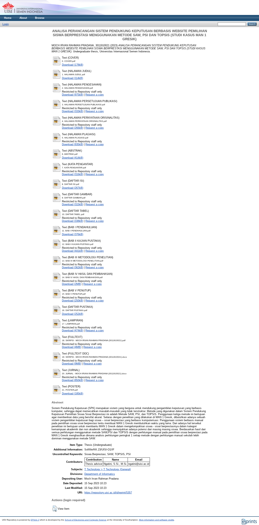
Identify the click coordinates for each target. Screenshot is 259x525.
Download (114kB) (72, 78)
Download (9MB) (71, 363)
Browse (39, 17)
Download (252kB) (72, 313)
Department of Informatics (99, 473)
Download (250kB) (72, 300)
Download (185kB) (72, 393)
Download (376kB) (72, 234)
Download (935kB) (72, 144)
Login (5, 24)
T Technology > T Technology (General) (107, 469)
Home (7, 17)
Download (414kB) (72, 157)
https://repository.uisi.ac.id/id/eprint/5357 (108, 492)
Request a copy (94, 94)
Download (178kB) (72, 64)
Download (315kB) (72, 204)
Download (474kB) (72, 330)
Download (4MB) (71, 347)
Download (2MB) (71, 284)
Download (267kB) (72, 187)
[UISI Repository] (22, 14)
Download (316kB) (72, 174)
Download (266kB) (72, 127)
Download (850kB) (72, 380)
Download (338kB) (72, 220)
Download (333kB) (72, 111)
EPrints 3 (35, 520)
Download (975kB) (72, 94)
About (23, 17)
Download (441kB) (72, 250)
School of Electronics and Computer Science (85, 520)
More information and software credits (156, 520)
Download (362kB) (72, 267)
